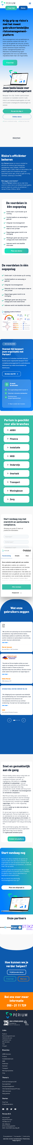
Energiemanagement (8, 1086)
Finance (4, 1056)
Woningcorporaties (7, 1070)
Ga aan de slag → (17, 111)
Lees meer (5, 642)
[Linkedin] (7, 1109)
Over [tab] (27, 556)
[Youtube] (15, 1109)
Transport (5, 1068)
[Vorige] (9, 720)
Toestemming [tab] (6, 556)
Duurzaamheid (6, 1084)
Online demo (17, 117)
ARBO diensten (6, 1054)
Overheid (4, 1066)
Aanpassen (15, 592)
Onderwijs (5, 1063)
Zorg (3, 1073)
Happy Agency (16, 1140)
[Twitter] (11, 1109)
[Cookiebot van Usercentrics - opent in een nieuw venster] (23, 551)
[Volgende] (24, 720)
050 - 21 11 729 (16, 1005)
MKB (3, 1061)
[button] (30, 3)
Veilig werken (6, 1093)
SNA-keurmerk (6, 1091)
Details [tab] (17, 556)
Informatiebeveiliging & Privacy (11, 1088)
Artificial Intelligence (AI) (9, 1081)
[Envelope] (3, 1109)
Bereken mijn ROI (10, 374)
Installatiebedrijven (7, 1059)
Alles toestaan (16, 587)
